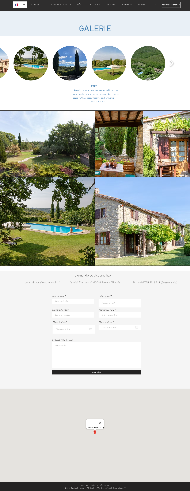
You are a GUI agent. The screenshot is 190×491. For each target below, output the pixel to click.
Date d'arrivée (60, 322)
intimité (94, 485)
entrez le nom (58, 296)
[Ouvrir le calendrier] (91, 329)
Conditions (104, 485)
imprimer (84, 485)
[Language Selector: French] (20, 4)
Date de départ (107, 322)
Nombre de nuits (106, 310)
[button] (31, 63)
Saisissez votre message (62, 340)
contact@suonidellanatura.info (40, 282)
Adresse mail (104, 296)
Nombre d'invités (60, 310)
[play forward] (171, 63)
